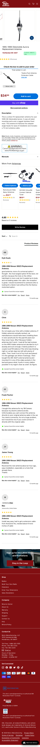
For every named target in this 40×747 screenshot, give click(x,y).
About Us (5, 607)
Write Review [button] (20, 227)
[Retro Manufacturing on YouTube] (10, 667)
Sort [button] (4, 236)
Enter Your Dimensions (10, 590)
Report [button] (23, 295)
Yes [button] (19, 295)
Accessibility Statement (10, 740)
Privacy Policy (29, 733)
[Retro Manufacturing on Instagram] (3, 667)
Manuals (5, 157)
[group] (20, 217)
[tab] (31, 244)
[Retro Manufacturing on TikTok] (22, 667)
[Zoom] (32, 38)
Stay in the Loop (20, 563)
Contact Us (6, 618)
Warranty (5, 610)
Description (6, 113)
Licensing (25, 738)
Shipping (5, 613)
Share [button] (27, 295)
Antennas (16, 163)
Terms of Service (8, 735)
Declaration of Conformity (11, 738)
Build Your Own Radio (9, 584)
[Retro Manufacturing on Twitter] (14, 667)
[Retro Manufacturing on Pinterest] (18, 667)
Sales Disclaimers (8, 593)
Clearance (5, 587)
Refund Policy (6, 624)
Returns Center (7, 604)
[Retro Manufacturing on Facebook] (7, 667)
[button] (10, 198)
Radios (4, 581)
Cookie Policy (29, 735)
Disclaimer (19, 735)
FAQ (3, 621)
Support (4, 616)
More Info (9, 86)
